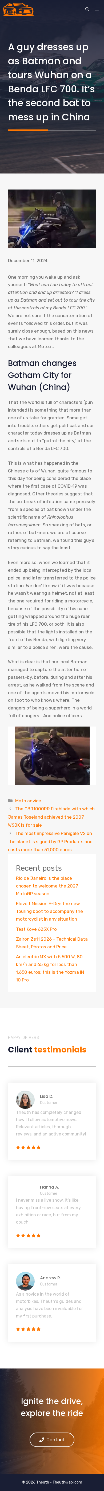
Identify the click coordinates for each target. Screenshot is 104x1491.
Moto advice (28, 800)
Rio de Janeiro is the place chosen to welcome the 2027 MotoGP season (47, 885)
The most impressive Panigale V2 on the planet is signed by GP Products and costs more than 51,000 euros (50, 841)
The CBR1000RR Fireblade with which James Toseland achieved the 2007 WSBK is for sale (51, 817)
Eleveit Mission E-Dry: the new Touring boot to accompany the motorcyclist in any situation (49, 911)
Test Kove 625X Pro (36, 929)
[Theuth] (18, 9)
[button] (87, 9)
